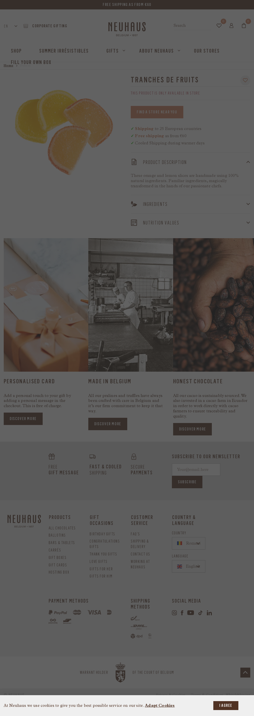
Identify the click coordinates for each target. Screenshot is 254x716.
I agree (225, 705)
